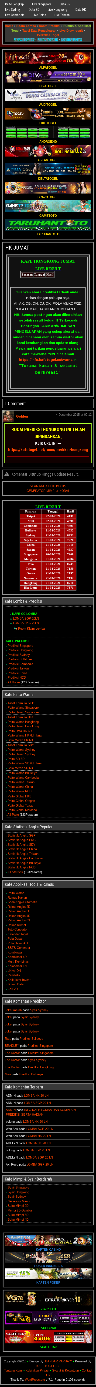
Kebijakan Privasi (37, 1370)
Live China (39, 15)
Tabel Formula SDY (21, 745)
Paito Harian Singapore (23, 712)
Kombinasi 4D (17, 957)
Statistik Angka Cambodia (25, 858)
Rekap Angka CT (19, 920)
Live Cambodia (14, 15)
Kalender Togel (18, 934)
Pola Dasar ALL (18, 943)
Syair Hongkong (18, 1192)
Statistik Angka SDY (21, 844)
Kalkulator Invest (19, 980)
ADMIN (11, 1110)
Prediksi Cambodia (20, 664)
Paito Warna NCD (19, 791)
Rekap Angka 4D (19, 916)
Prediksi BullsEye (20, 659)
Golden (22, 416)
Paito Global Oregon (21, 801)
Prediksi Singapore (20, 645)
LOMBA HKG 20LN (26, 623)
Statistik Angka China (22, 849)
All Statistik (15, 872)
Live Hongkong (57, 9)
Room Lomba (26, 26)
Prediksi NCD (17, 677)
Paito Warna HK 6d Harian (25, 735)
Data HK (80, 9)
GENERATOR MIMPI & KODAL (48, 491)
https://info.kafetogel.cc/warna (45, 360)
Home (9, 26)
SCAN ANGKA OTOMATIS (48, 486)
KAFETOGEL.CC (48, 1366)
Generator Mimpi (19, 1201)
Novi (8, 1074)
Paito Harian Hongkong (23, 726)
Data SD (34, 9)
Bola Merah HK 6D (20, 740)
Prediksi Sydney (19, 655)
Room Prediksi (49, 26)
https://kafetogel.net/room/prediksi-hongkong (48, 449)
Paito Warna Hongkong (23, 722)
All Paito (13, 814)
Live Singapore (41, 4)
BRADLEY (12, 1045)
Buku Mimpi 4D (18, 1219)
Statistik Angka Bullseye (24, 863)
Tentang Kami (13, 1370)
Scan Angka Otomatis (22, 902)
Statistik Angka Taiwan (23, 854)
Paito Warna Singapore (23, 707)
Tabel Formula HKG (21, 717)
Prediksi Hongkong (20, 650)
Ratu (8, 1038)
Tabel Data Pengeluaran (39, 30)
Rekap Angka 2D (19, 906)
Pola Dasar (15, 938)
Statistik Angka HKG (22, 840)
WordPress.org (35, 1379)
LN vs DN (14, 970)
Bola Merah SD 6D (20, 768)
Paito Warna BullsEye (22, 773)
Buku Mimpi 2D (18, 1206)
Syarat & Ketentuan (65, 1370)
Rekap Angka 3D (19, 911)
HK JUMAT (17, 247)
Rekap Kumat (17, 925)
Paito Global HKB (19, 796)
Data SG (65, 4)
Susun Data (16, 984)
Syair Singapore (18, 1187)
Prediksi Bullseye (31, 1038)
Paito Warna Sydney (21, 749)
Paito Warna (16, 893)
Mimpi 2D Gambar (20, 1210)
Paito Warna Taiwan (21, 782)
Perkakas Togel (48, 35)
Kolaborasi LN (17, 966)
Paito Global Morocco (22, 810)
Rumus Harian (17, 897)
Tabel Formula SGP (21, 703)
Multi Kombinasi (18, 961)
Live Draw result (71, 30)
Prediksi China (17, 673)
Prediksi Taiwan (18, 668)
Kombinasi (15, 952)
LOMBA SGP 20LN (26, 618)
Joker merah (13, 1010)
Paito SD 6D (16, 759)
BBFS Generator (19, 948)
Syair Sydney (39, 1010)
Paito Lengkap (14, 4)
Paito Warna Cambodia (23, 777)
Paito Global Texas (20, 805)
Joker (8, 1017)
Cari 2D (13, 989)
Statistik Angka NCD (21, 867)
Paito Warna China (20, 787)
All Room (13, 682)
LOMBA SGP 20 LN (37, 1103)
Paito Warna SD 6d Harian (25, 763)
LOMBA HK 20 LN (36, 1095)
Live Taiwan (62, 15)
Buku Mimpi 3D (18, 1215)
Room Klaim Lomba (31, 628)
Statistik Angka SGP (22, 835)
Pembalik (14, 975)
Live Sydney (13, 9)
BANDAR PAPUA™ (58, 1361)
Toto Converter (17, 929)
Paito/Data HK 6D (20, 731)
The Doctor (12, 1053)
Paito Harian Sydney (21, 754)
